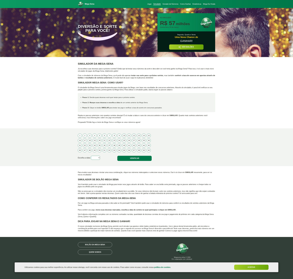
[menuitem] (149, 4)
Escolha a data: (84, 158)
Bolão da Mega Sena (95, 245)
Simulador (157, 4)
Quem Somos (95, 252)
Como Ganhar (185, 4)
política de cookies (162, 267)
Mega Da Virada (209, 4)
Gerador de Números (170, 4)
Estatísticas (197, 4)
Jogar (149, 4)
